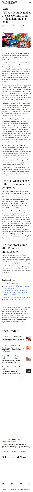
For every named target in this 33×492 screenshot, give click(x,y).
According (17, 262)
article (28, 105)
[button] (29, 2)
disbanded (16, 236)
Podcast (14, 452)
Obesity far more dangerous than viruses (17, 297)
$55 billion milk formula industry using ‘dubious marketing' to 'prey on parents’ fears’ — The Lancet (16, 293)
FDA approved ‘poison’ (11, 284)
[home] (9, 2)
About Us (5, 452)
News (23, 452)
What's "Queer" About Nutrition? (14, 299)
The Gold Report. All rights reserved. (16, 489)
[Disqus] (16, 406)
